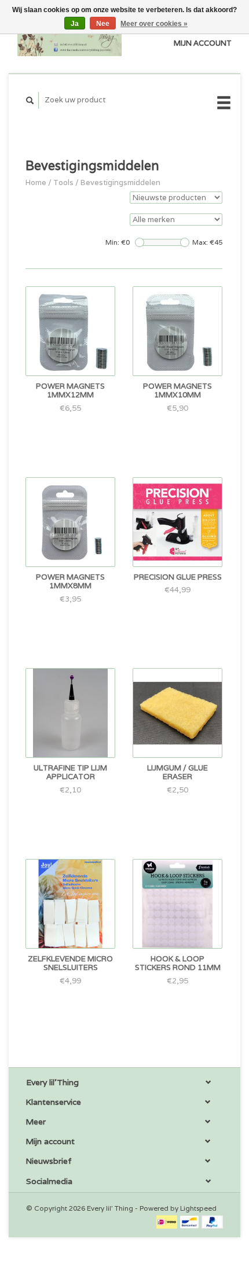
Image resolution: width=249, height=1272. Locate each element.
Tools (63, 182)
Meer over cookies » (154, 24)
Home (35, 182)
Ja (75, 24)
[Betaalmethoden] (167, 1221)
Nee (102, 24)
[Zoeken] (30, 100)
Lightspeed (198, 1208)
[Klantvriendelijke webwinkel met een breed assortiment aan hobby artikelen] (69, 36)
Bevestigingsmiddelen (120, 182)
